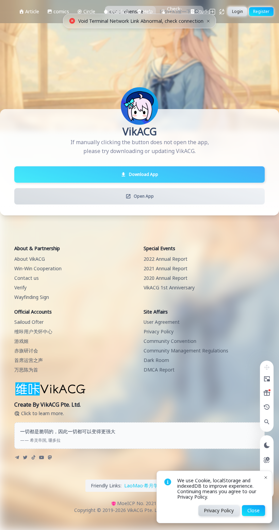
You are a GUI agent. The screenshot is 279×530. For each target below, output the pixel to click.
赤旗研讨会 (26, 350)
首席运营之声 (28, 360)
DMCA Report (159, 369)
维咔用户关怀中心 (33, 331)
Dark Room (156, 360)
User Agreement (162, 322)
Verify (20, 287)
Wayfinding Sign (31, 297)
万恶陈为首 (26, 369)
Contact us (26, 278)
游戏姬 (21, 341)
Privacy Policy (159, 331)
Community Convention (170, 341)
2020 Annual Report (165, 278)
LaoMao (133, 485)
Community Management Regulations (186, 350)
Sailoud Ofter (29, 322)
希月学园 (153, 485)
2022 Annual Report (165, 259)
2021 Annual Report (165, 268)
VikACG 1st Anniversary (169, 287)
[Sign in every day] (267, 393)
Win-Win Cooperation (38, 268)
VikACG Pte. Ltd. (145, 510)
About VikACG (29, 259)
